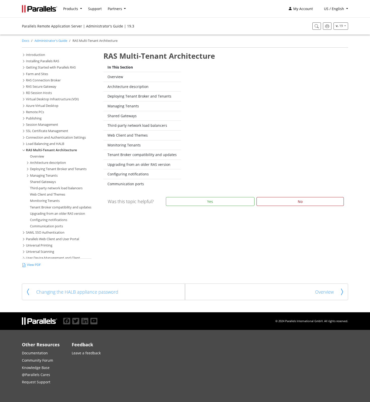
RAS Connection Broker (43, 80)
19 (340, 26)
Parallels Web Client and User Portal (52, 239)
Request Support (36, 382)
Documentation (35, 353)
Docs (25, 41)
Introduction (35, 55)
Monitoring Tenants (45, 201)
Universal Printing (39, 245)
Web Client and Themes (47, 194)
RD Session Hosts (39, 93)
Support (95, 8)
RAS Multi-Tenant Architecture (51, 150)
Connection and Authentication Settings (56, 137)
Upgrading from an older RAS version (57, 213)
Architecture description (48, 163)
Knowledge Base (36, 367)
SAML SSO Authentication (45, 232)
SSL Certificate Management (47, 131)
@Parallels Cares (36, 374)
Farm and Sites (37, 74)
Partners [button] (115, 8)
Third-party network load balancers (56, 188)
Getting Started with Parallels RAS (51, 67)
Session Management (42, 124)
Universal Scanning (40, 252)
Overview (37, 156)
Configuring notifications (48, 220)
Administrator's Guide (50, 41)
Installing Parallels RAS (42, 61)
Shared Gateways (43, 182)
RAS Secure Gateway (41, 86)
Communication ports (46, 226)
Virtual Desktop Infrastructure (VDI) (52, 99)
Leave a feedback (86, 353)
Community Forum (37, 360)
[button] (333, 9)
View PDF (34, 265)
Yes (210, 201)
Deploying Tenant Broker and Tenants (58, 169)
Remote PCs (35, 112)
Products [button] (71, 8)
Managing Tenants (44, 175)
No (300, 201)
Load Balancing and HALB (45, 144)
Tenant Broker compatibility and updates (60, 207)
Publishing (34, 118)
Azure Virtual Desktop (42, 106)
